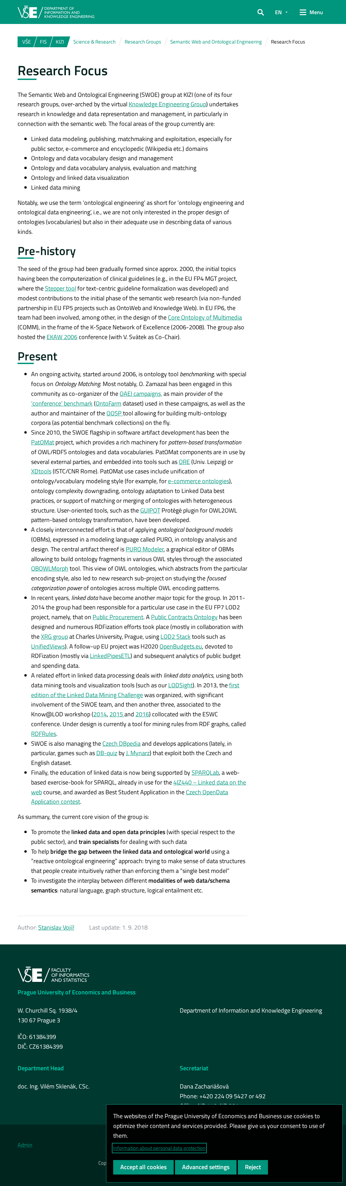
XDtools (41, 471)
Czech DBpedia (121, 743)
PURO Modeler (145, 549)
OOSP (114, 413)
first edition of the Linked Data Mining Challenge (135, 690)
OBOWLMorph (49, 568)
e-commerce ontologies (198, 481)
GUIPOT (150, 510)
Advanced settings (205, 1166)
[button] (260, 12)
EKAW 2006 (62, 336)
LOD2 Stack (175, 636)
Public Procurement (118, 617)
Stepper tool (60, 288)
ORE (184, 461)
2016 (142, 714)
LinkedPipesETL (110, 655)
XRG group (54, 636)
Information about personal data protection (159, 1148)
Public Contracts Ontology (184, 617)
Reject (253, 1166)
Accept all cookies (143, 1166)
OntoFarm (108, 403)
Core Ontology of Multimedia (205, 317)
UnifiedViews (48, 646)
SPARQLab (205, 772)
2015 (116, 714)
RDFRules (43, 733)
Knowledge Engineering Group (167, 104)
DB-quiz (106, 752)
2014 (100, 714)
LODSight (180, 685)
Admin (25, 1145)
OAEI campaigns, (141, 393)
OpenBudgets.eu (180, 646)
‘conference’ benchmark (62, 403)
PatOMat (42, 442)
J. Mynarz (138, 752)
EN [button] (278, 12)
